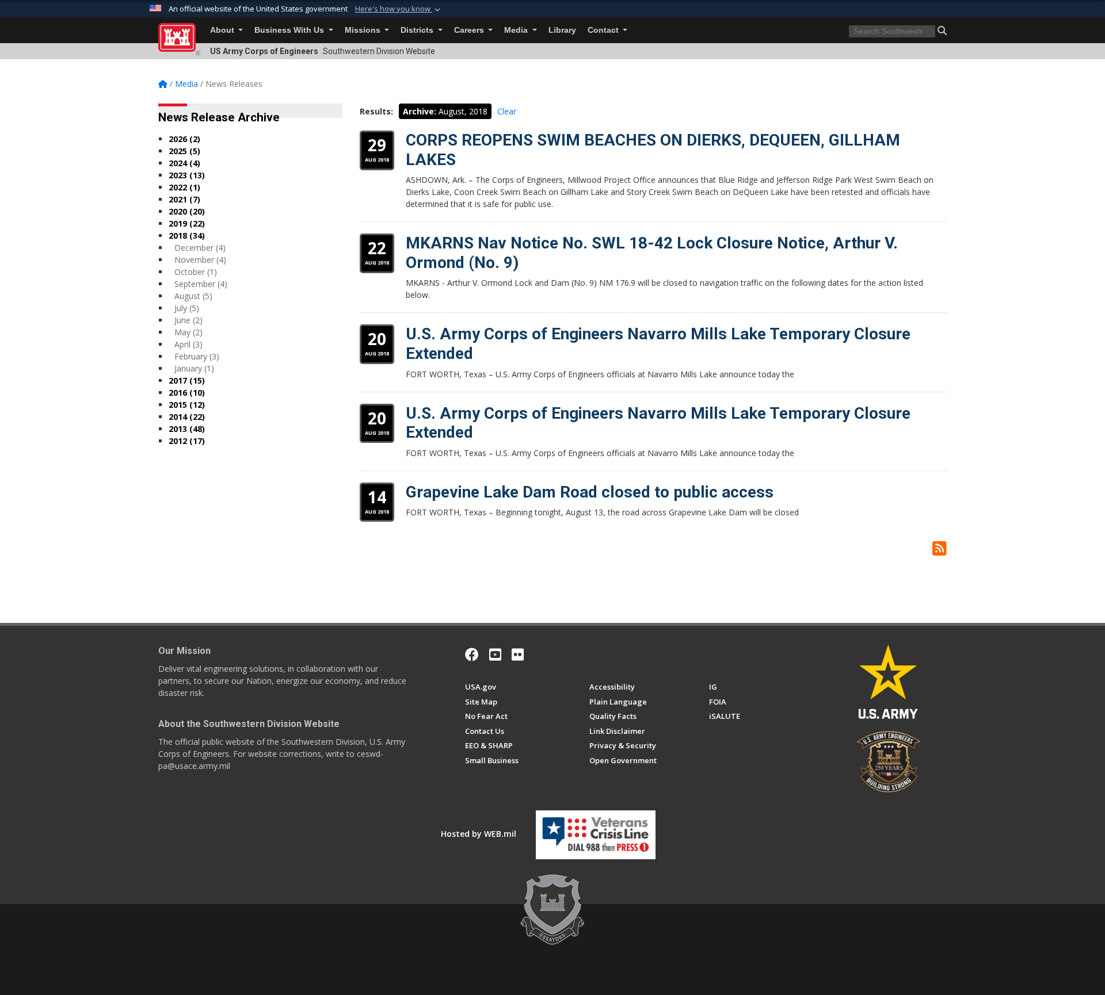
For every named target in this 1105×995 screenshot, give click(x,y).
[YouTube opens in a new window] (495, 654)
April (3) (188, 344)
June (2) (188, 320)
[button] (399, 9)
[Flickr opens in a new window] (518, 654)
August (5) (193, 295)
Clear (506, 111)
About (223, 30)
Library (562, 30)
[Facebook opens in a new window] (472, 654)
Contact (604, 30)
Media (517, 30)
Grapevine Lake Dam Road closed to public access (590, 492)
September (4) (200, 283)
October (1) (195, 271)
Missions (364, 30)
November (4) (200, 259)
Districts (418, 30)
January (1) (194, 368)
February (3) (196, 356)
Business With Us (290, 30)
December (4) (200, 247)
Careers (470, 30)
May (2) (188, 332)
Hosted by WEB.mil (478, 833)
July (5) (186, 308)
